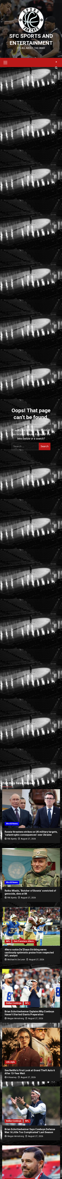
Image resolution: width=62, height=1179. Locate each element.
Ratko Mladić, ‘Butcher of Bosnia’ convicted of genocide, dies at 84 (30, 892)
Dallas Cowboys (13, 1003)
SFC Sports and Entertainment (31, 39)
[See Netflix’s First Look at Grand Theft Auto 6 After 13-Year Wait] (31, 1047)
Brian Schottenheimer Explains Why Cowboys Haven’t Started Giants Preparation (29, 1013)
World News (12, 823)
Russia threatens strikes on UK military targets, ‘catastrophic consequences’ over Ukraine (31, 833)
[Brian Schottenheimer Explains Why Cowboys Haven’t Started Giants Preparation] (31, 988)
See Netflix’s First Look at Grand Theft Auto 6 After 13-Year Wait (30, 1072)
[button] (5, 62)
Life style (10, 1062)
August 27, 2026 (28, 838)
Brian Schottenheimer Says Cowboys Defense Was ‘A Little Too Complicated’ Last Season (30, 1131)
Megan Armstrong (15, 1018)
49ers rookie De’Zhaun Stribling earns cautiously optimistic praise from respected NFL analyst (29, 952)
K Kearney (12, 1077)
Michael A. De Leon (16, 959)
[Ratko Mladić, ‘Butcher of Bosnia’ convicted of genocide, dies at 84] (31, 867)
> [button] (56, 62)
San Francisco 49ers (24, 941)
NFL (8, 941)
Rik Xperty (12, 838)
